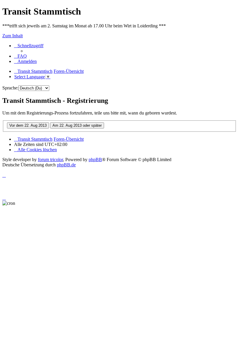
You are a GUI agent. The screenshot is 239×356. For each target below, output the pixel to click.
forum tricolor (50, 159)
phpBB (95, 159)
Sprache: (10, 87)
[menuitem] (20, 56)
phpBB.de (66, 164)
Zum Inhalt (12, 35)
